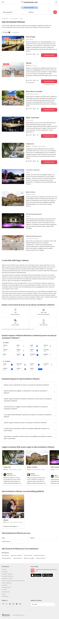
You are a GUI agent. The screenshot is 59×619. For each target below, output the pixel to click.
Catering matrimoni (6, 558)
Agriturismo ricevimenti (16, 555)
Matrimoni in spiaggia (29, 558)
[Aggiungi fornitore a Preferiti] (22, 38)
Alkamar (29, 63)
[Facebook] (3, 603)
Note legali (4, 571)
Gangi (3, 538)
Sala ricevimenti (14, 18)
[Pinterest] (10, 603)
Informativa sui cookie (7, 578)
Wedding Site (5, 596)
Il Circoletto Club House (32, 170)
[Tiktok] (20, 603)
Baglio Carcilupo (30, 192)
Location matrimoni (40, 558)
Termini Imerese (6, 541)
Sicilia (21, 18)
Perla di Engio (30, 37)
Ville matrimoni (5, 555)
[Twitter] (6, 603)
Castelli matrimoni (17, 558)
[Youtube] (16, 603)
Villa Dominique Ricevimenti (34, 214)
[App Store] (36, 576)
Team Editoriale (5, 592)
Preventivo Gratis (49, 55)
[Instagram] (13, 603)
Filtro (7, 32)
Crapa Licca (30, 144)
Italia (35, 604)
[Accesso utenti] (56, 2)
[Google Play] (47, 576)
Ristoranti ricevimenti (39, 555)
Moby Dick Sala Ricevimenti (33, 236)
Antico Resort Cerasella (34, 91)
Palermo (32, 538)
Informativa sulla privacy (7, 576)
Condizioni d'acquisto (7, 574)
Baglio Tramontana (32, 118)
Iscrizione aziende (6, 587)
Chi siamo (4, 589)
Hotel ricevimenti (28, 555)
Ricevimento (5, 18)
